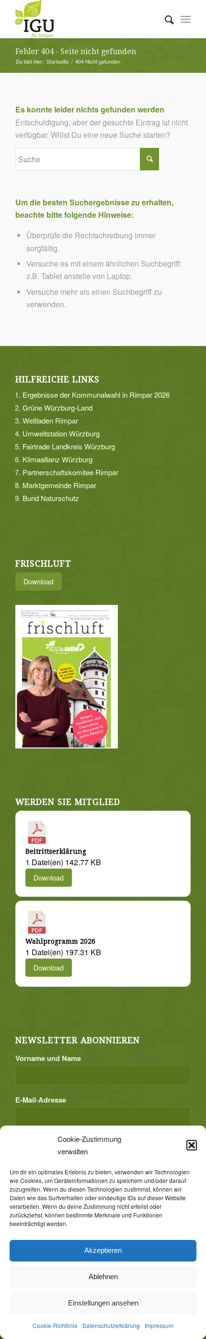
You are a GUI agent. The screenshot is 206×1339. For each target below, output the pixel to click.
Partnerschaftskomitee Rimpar (70, 472)
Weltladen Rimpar (50, 420)
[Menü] (186, 19)
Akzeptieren (103, 1250)
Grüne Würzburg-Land (57, 407)
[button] (191, 1145)
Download (38, 581)
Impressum (159, 1325)
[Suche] (164, 19)
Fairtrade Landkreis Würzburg (69, 446)
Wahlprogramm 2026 (60, 941)
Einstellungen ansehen (103, 1303)
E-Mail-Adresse (40, 1099)
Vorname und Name (48, 1058)
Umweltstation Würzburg (61, 433)
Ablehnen (103, 1276)
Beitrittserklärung (55, 851)
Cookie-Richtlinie (55, 1325)
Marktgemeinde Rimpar (59, 485)
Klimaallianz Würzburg (57, 459)
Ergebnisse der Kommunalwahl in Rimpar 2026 (96, 395)
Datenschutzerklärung (111, 1325)
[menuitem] (164, 19)
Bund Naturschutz (51, 498)
